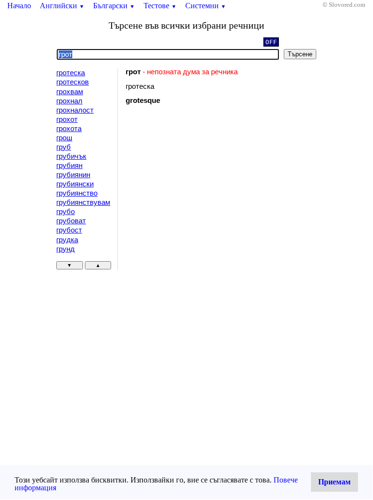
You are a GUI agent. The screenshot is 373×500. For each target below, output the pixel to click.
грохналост (75, 110)
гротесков (72, 82)
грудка (67, 240)
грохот (67, 119)
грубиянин (73, 175)
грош (64, 138)
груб (63, 147)
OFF (271, 42)
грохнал (69, 101)
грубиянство (76, 193)
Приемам (334, 482)
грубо (65, 212)
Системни (205, 5)
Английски (62, 5)
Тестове (160, 5)
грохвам (69, 92)
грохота (68, 129)
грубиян (69, 165)
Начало (19, 5)
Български (114, 5)
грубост (69, 230)
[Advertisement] (207, 192)
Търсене (300, 54)
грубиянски (75, 184)
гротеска (70, 73)
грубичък (71, 156)
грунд (65, 249)
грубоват (71, 221)
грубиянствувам (83, 202)
